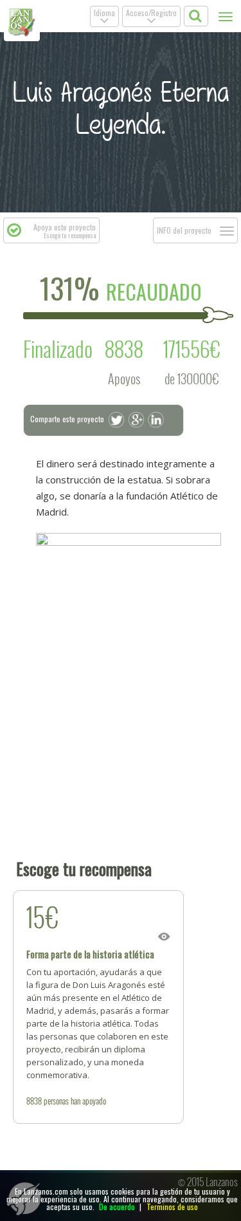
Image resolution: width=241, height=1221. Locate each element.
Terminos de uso (172, 1206)
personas (56, 1100)
